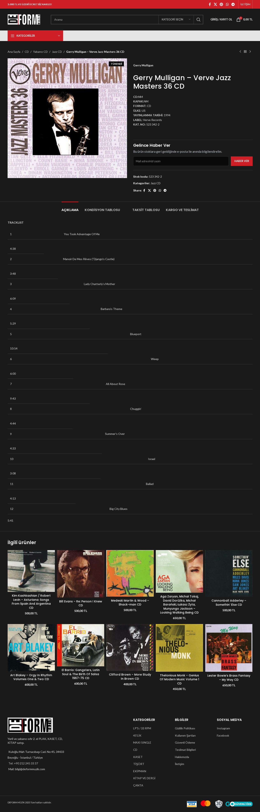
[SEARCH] (198, 19)
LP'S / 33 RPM (142, 728)
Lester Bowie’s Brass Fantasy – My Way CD (228, 678)
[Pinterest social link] (221, 4)
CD (27, 51)
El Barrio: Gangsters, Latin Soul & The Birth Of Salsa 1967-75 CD (81, 674)
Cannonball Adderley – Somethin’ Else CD (228, 602)
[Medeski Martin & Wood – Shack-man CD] (130, 573)
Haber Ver (241, 161)
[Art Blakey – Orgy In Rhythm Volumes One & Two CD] (31, 647)
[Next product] (250, 51)
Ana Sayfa (14, 51)
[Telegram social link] (233, 4)
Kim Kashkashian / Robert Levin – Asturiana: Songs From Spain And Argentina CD (31, 602)
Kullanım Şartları (185, 735)
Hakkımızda (182, 757)
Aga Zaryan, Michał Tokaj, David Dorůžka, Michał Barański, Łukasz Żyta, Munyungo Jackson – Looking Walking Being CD (179, 604)
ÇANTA (138, 785)
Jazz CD (57, 51)
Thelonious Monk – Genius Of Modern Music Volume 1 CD (179, 679)
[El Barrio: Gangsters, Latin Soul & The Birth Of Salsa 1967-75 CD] (80, 645)
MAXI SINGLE (142, 742)
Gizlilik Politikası (185, 728)
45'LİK (137, 735)
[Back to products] (245, 51)
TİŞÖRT (138, 764)
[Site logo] (24, 19)
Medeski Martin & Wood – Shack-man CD (130, 602)
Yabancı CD (40, 51)
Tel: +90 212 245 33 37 (23, 763)
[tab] (70, 208)
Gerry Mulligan (143, 65)
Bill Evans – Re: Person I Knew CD (80, 603)
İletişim (179, 764)
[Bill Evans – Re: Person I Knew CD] (80, 573)
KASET (138, 757)
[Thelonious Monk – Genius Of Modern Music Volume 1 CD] (179, 647)
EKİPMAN (139, 771)
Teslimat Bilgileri (185, 749)
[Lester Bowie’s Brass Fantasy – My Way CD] (228, 648)
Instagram (223, 728)
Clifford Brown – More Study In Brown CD (130, 676)
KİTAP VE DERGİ (144, 778)
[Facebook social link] (209, 4)
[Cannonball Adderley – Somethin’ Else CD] (228, 573)
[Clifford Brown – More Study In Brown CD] (130, 647)
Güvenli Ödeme (185, 742)
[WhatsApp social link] (227, 4)
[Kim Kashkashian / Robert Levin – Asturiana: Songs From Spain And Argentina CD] (31, 571)
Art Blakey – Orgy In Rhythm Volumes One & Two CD (31, 677)
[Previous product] (240, 51)
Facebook (223, 735)
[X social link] (215, 4)
